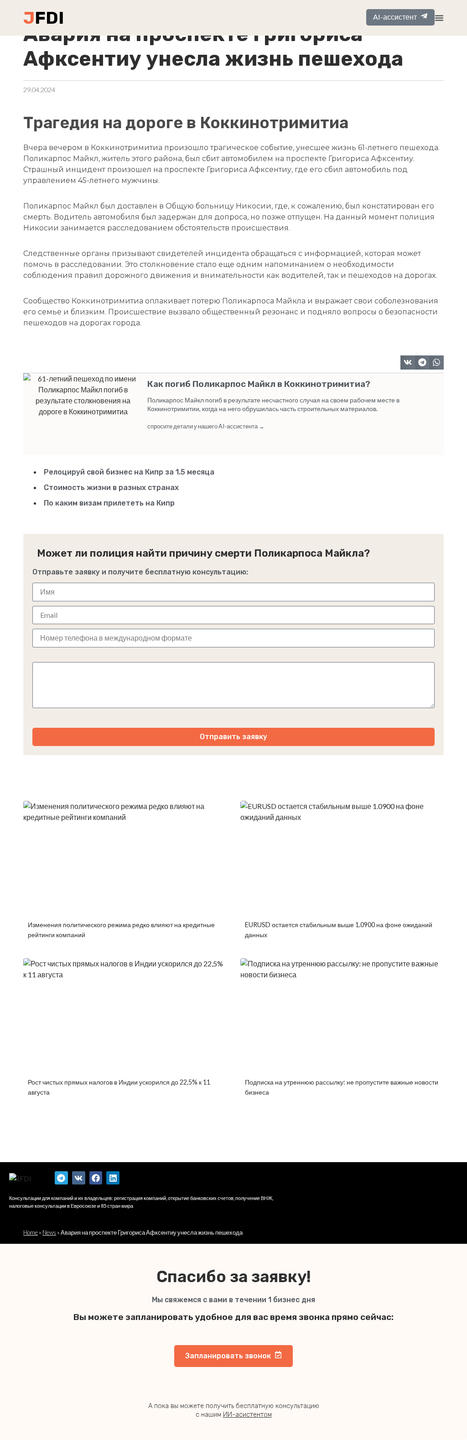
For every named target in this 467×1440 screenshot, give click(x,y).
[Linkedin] (112, 1177)
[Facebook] (96, 1177)
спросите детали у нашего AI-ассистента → (206, 426)
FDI (49, 17)
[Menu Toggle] (439, 17)
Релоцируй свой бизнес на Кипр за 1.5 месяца (129, 472)
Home (30, 1232)
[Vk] (78, 1177)
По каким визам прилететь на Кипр (109, 503)
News (49, 1232)
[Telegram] (61, 1177)
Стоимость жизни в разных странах (111, 487)
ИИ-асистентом (247, 1415)
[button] (407, 362)
